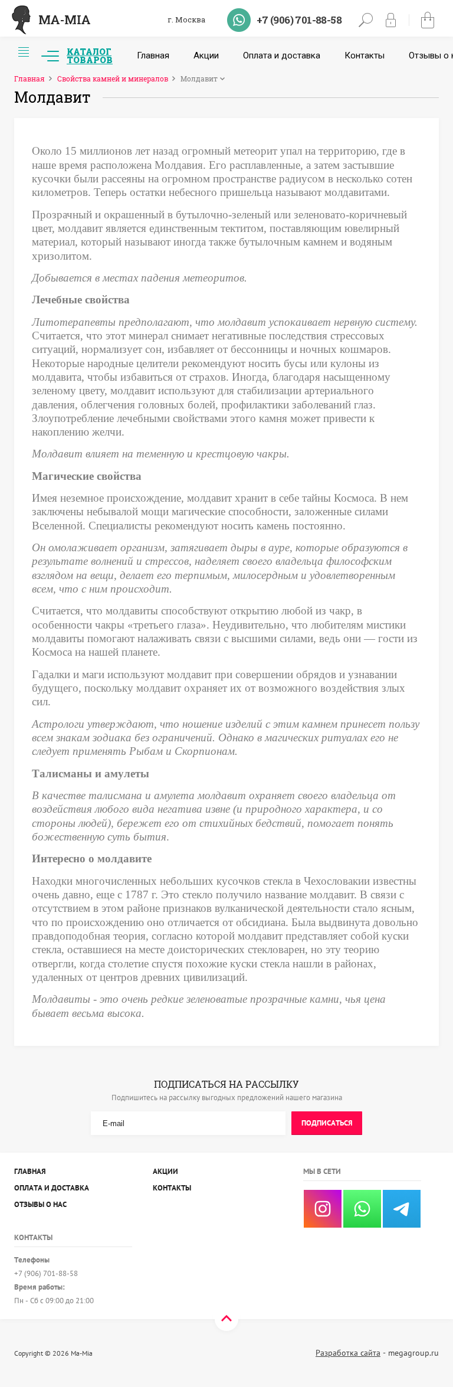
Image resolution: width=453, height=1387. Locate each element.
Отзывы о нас (40, 1204)
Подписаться (327, 1123)
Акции (206, 55)
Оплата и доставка (281, 55)
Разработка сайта (348, 1352)
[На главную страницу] (21, 19)
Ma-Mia (64, 19)
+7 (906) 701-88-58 (299, 20)
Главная (153, 55)
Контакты (364, 55)
